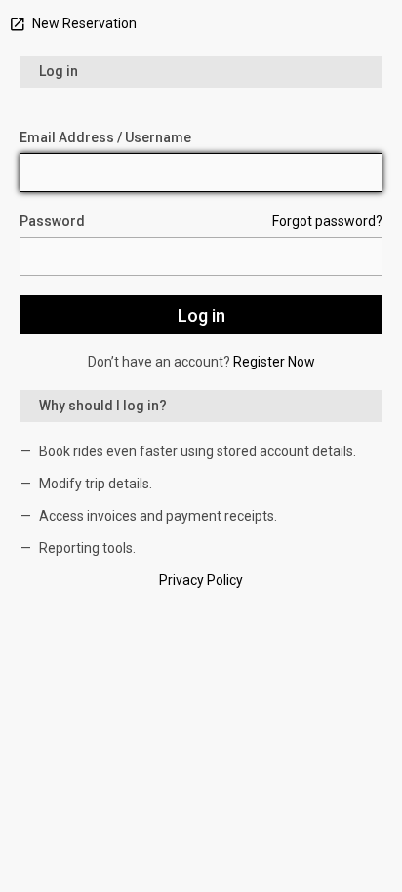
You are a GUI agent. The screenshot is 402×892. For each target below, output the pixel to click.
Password (52, 221)
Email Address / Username (105, 137)
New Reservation (83, 23)
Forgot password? (327, 221)
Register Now (274, 361)
